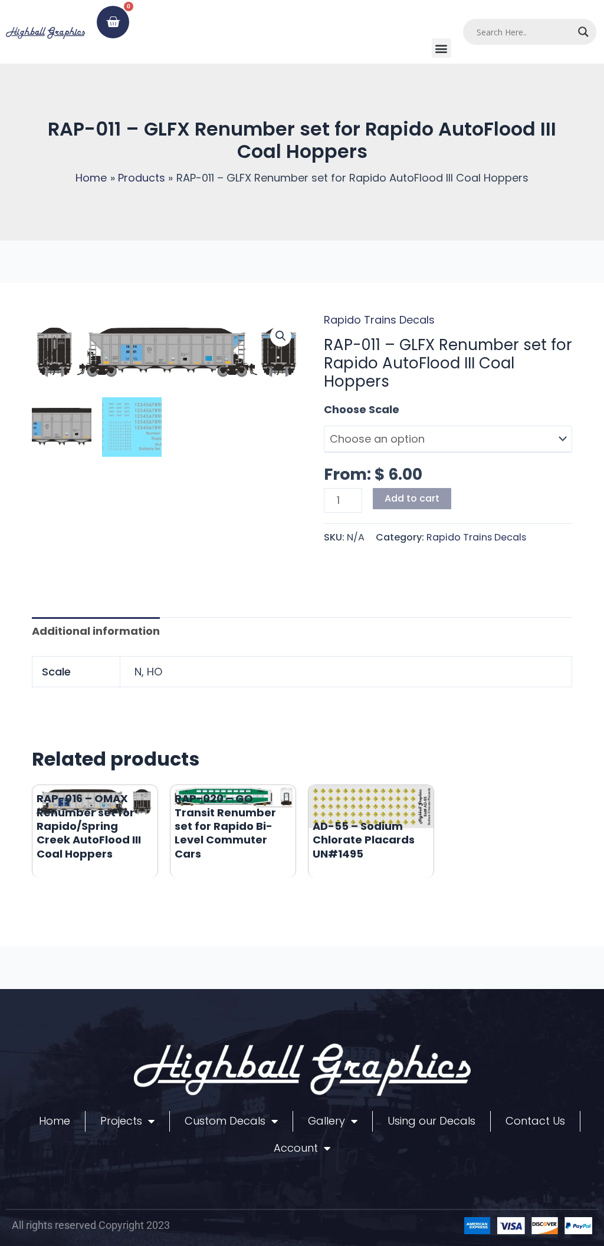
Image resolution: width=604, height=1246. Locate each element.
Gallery (326, 1120)
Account (296, 1147)
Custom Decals (225, 1120)
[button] (441, 48)
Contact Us (535, 1120)
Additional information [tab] (96, 631)
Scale (339, 409)
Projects (121, 1120)
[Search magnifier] (583, 32)
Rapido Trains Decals (379, 319)
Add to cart (412, 498)
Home (54, 1120)
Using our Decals (431, 1120)
